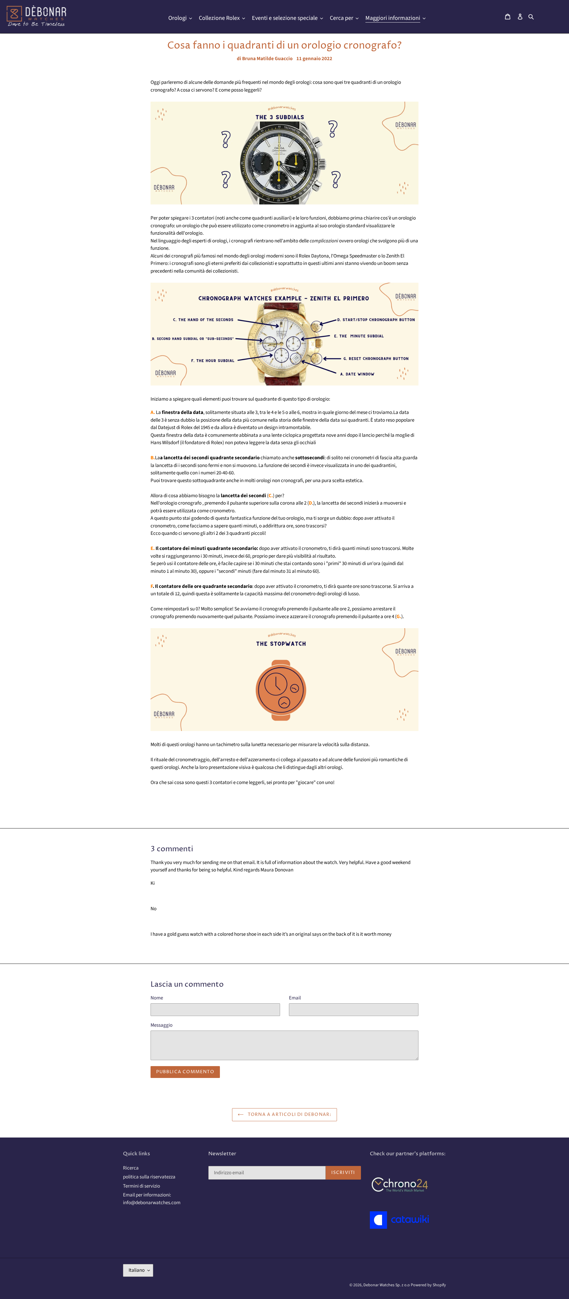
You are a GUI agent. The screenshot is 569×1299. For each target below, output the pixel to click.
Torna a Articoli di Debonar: (289, 1114)
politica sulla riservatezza (149, 1176)
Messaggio (161, 1025)
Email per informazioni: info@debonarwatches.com (151, 1198)
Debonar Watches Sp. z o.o (387, 1285)
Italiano (137, 1270)
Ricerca (131, 1168)
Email (295, 998)
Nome (157, 998)
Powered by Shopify (428, 1285)
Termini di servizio (141, 1186)
